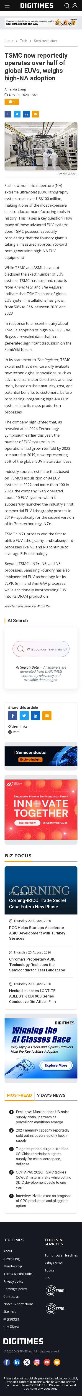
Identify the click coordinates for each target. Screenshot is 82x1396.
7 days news (53, 1263)
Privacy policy (13, 1281)
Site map (9, 1311)
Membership (12, 1266)
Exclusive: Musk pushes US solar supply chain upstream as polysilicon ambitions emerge (42, 1117)
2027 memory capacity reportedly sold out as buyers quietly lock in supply (42, 1135)
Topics (49, 1270)
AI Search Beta (27, 667)
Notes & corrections (18, 1304)
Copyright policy (15, 1289)
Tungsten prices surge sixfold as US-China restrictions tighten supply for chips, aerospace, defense (42, 1156)
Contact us (11, 1296)
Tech (23, 41)
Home (9, 41)
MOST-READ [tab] (19, 1095)
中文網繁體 (11, 1319)
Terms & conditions (18, 1273)
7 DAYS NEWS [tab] (51, 1095)
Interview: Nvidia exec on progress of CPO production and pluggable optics (43, 1201)
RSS (47, 1278)
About (7, 1251)
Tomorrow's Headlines (61, 1255)
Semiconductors (46, 41)
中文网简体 (11, 1327)
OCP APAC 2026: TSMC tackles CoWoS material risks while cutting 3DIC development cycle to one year (43, 1180)
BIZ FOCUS (18, 855)
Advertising (11, 1259)
